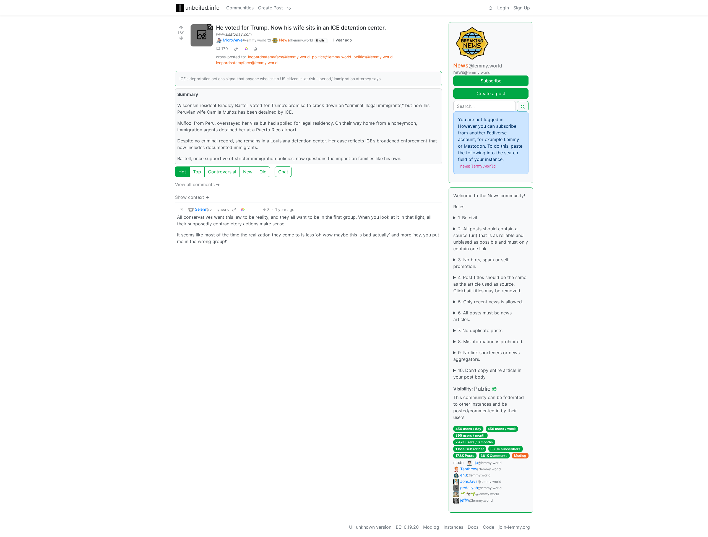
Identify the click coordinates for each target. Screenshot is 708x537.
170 (224, 48)
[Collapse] (181, 209)
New (248, 171)
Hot (182, 171)
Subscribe (491, 81)
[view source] (255, 48)
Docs (473, 527)
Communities (240, 8)
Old (263, 171)
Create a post (491, 93)
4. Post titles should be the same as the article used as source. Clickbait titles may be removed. (489, 284)
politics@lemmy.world (331, 56)
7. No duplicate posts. (480, 330)
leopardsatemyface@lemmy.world (279, 56)
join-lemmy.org (514, 527)
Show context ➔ (192, 197)
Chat (283, 171)
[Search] (490, 7)
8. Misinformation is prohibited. (490, 341)
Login (503, 8)
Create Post (270, 8)
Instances (453, 527)
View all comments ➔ (197, 184)
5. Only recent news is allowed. (490, 301)
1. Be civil (467, 217)
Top (197, 171)
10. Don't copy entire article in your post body (487, 373)
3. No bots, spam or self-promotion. (482, 263)
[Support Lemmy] (289, 7)
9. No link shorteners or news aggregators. (486, 356)
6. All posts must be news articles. (482, 316)
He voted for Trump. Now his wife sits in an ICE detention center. (301, 27)
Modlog (520, 455)
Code (488, 527)
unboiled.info (202, 7)
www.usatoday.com (234, 34)
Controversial (222, 171)
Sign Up (521, 8)
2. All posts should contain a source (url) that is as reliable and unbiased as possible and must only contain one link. (490, 238)
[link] (236, 48)
